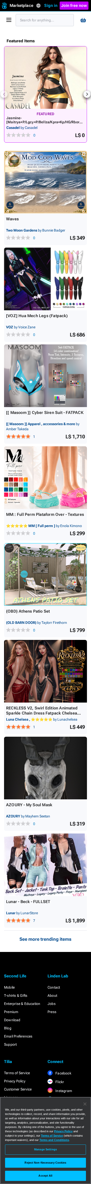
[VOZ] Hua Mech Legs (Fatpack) (37, 315)
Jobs (52, 1004)
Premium (11, 1012)
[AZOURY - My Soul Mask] (45, 768)
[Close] (84, 1104)
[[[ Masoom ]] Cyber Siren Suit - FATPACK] (45, 375)
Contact (54, 987)
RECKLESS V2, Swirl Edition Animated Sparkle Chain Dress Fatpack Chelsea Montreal (42, 713)
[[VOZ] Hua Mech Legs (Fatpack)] (45, 279)
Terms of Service (17, 1073)
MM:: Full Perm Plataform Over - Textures (45, 514)
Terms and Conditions (54, 1139)
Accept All (45, 1175)
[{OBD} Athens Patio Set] (45, 574)
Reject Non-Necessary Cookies (45, 1162)
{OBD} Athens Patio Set (28, 611)
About (52, 995)
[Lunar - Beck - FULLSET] (45, 864)
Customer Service (18, 1089)
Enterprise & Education (22, 1004)
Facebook (63, 1073)
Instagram (63, 1091)
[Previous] (4, 94)
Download (12, 1020)
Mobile (9, 987)
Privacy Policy (14, 1081)
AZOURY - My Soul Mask (29, 804)
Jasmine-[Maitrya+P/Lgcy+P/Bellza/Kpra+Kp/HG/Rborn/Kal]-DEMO (44, 122)
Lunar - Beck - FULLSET (28, 901)
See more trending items (45, 939)
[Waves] (45, 182)
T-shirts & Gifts (15, 995)
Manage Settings (45, 1149)
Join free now (74, 5)
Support (10, 1044)
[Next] (86, 94)
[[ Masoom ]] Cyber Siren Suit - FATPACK (44, 412)
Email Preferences (18, 1036)
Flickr (59, 1082)
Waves (12, 219)
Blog (7, 1028)
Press (52, 1012)
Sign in (50, 5)
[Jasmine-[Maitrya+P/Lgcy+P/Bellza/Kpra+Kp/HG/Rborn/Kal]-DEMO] (45, 77)
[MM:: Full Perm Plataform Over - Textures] (45, 477)
